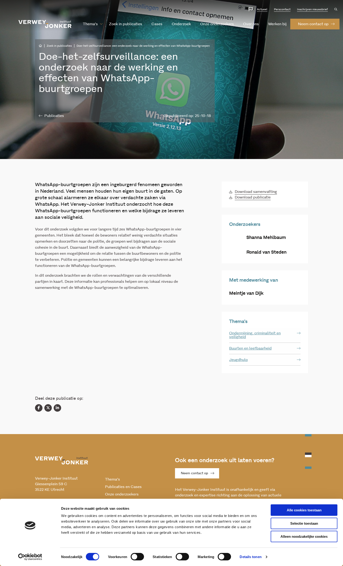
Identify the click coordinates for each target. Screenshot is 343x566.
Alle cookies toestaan (304, 510)
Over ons (251, 24)
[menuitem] (90, 24)
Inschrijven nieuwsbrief (312, 9)
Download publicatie (253, 197)
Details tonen (250, 557)
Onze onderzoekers (217, 24)
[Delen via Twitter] (48, 408)
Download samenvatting (256, 192)
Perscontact (282, 9)
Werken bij (277, 24)
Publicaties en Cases (123, 487)
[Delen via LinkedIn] (57, 408)
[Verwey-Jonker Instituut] (45, 24)
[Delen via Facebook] (38, 408)
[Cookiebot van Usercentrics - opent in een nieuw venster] (30, 556)
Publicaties (54, 116)
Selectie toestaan (304, 523)
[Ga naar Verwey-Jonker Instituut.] (40, 46)
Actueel (262, 9)
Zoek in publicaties (125, 24)
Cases (156, 24)
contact (313, 24)
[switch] (137, 556)
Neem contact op (194, 473)
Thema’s (90, 24)
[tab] (265, 335)
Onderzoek (181, 24)
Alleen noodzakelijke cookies (304, 536)
